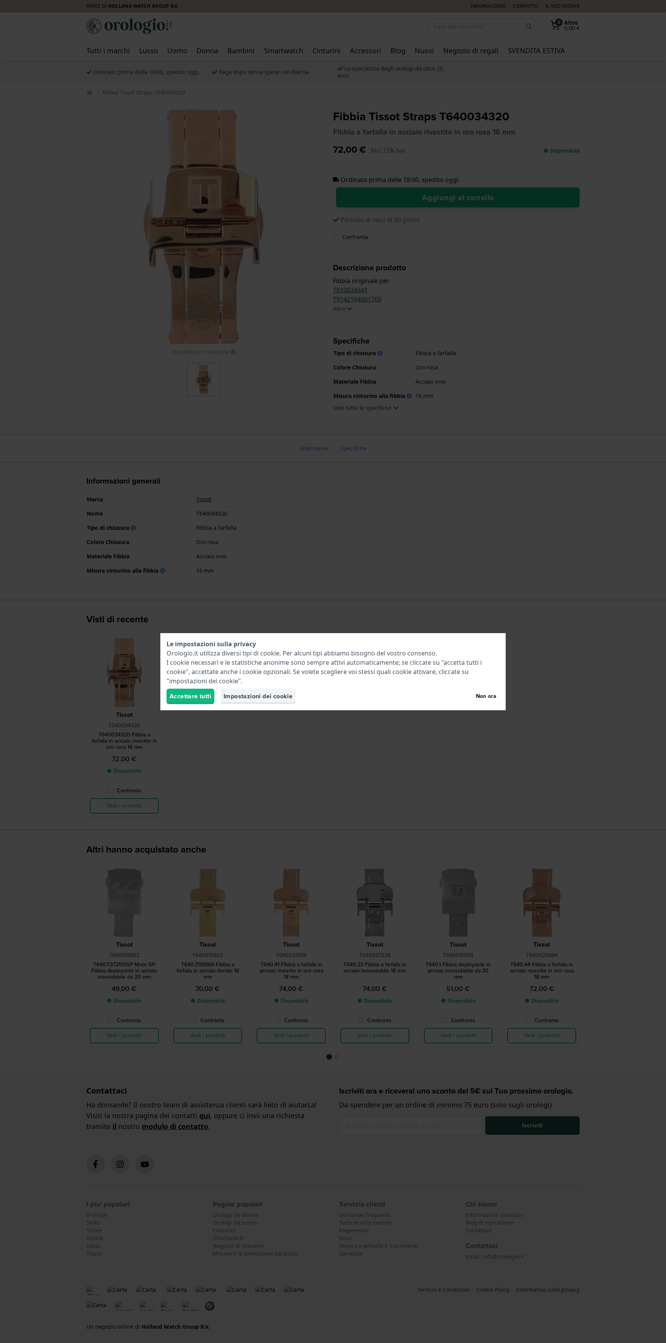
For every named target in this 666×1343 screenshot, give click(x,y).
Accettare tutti (190, 696)
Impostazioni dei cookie (258, 696)
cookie (269, 653)
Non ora (486, 696)
